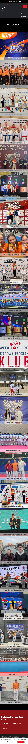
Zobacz (5, 728)
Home (11, 13)
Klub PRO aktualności (14, 736)
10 (16, 707)
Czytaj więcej (14, 742)
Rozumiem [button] (21, 742)
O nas (6, 736)
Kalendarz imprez (15, 737)
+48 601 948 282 (13, 1)
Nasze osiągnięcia (5, 737)
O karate (23, 737)
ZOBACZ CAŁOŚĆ (20, 55)
